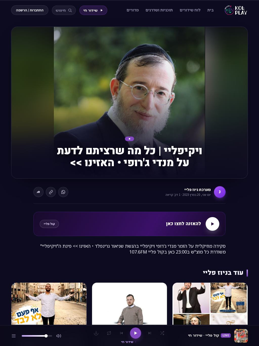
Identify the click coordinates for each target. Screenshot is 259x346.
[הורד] (96, 333)
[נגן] (135, 333)
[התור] (14, 336)
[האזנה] (212, 224)
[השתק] (59, 336)
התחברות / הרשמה (30, 10)
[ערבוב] (162, 333)
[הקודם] (150, 333)
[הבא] (121, 333)
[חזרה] (109, 333)
